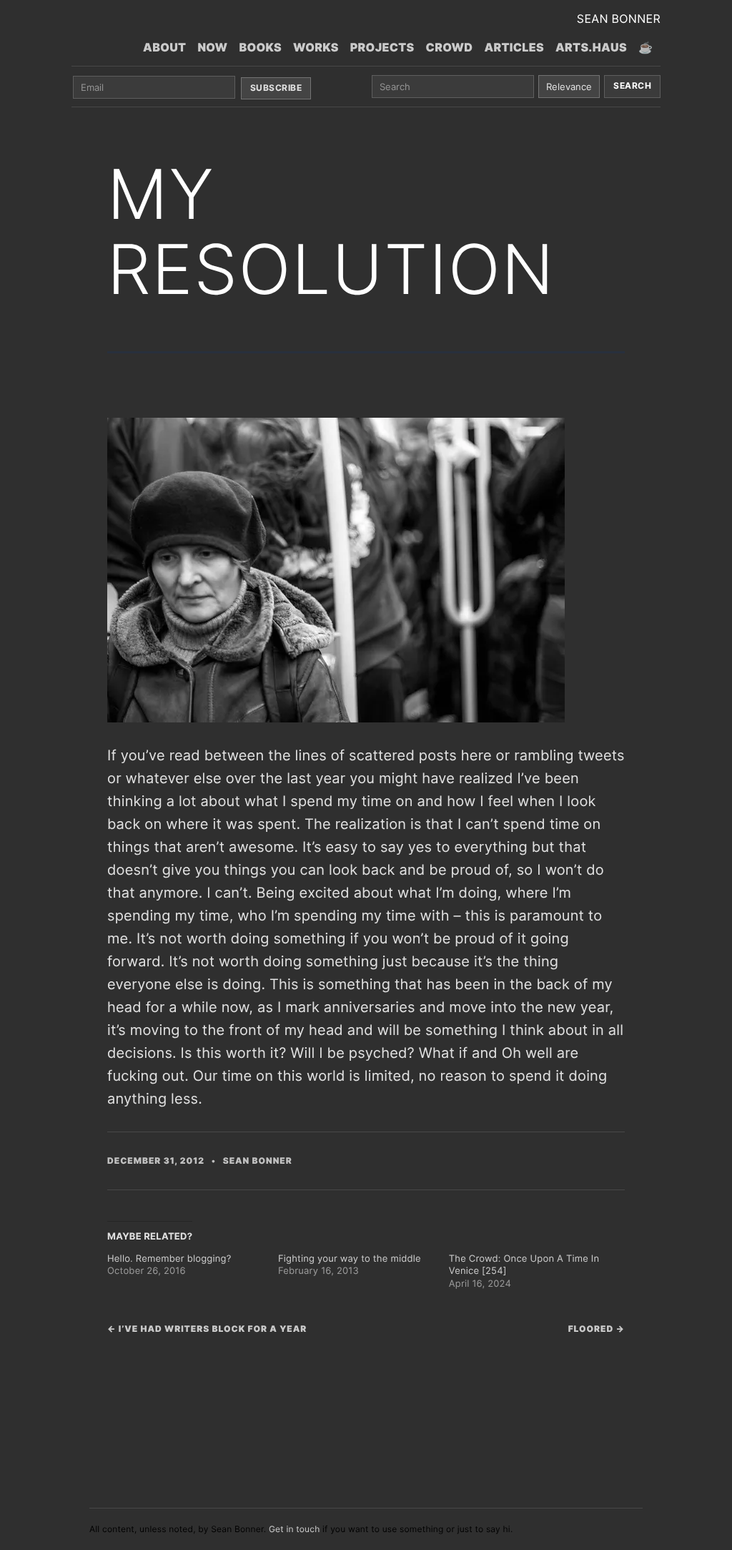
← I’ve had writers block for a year (207, 1328)
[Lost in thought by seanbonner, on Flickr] (336, 568)
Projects (382, 47)
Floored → (596, 1328)
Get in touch (294, 1529)
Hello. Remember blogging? (169, 1259)
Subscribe (276, 87)
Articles (514, 47)
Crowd (449, 47)
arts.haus (591, 47)
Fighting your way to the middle (349, 1259)
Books (260, 47)
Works (316, 47)
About (164, 47)
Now (212, 47)
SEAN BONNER (619, 18)
